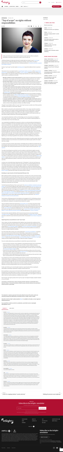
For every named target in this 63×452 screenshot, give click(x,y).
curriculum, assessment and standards (29, 226)
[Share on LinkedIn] (36, 26)
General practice (51, 65)
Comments (5, 308)
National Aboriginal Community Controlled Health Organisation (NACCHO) (15, 193)
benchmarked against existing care (24, 96)
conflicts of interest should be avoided (21, 95)
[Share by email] (38, 26)
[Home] (6, 2)
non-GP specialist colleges (13, 226)
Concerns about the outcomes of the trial (13, 210)
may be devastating (22, 237)
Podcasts (59, 2)
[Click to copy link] (41, 26)
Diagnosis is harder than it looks (33, 237)
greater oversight (5, 170)
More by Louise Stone (48, 25)
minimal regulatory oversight (8, 191)
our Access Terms (30, 412)
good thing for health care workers (25, 71)
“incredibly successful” (6, 214)
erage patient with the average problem (13, 235)
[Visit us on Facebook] (54, 448)
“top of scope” (36, 60)
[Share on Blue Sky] (31, 26)
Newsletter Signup (44, 437)
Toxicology (50, 70)
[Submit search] (40, 2)
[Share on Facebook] (34, 26)
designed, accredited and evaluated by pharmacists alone (30, 190)
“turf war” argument (24, 72)
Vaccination (50, 75)
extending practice (21, 67)
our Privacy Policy (35, 412)
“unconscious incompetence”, (30, 231)
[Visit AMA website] (14, 431)
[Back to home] (7, 421)
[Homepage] (2, 6)
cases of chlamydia (7, 207)
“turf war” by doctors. (34, 210)
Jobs (53, 2)
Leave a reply (11, 308)
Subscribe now (42, 408)
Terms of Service (35, 413)
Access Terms (13, 447)
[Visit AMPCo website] (6, 431)
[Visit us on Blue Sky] (57, 448)
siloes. (40, 72)
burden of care (7, 92)
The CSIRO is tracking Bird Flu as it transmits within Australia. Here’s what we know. (51, 61)
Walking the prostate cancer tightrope (51, 29)
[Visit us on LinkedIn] (60, 448)
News (46, 32)
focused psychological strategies (10, 249)
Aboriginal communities (33, 214)
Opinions (46, 37)
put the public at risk (24, 203)
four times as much (23, 251)
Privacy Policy (30, 413)
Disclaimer (8, 447)
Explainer (46, 65)
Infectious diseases (50, 59)
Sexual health (50, 80)
